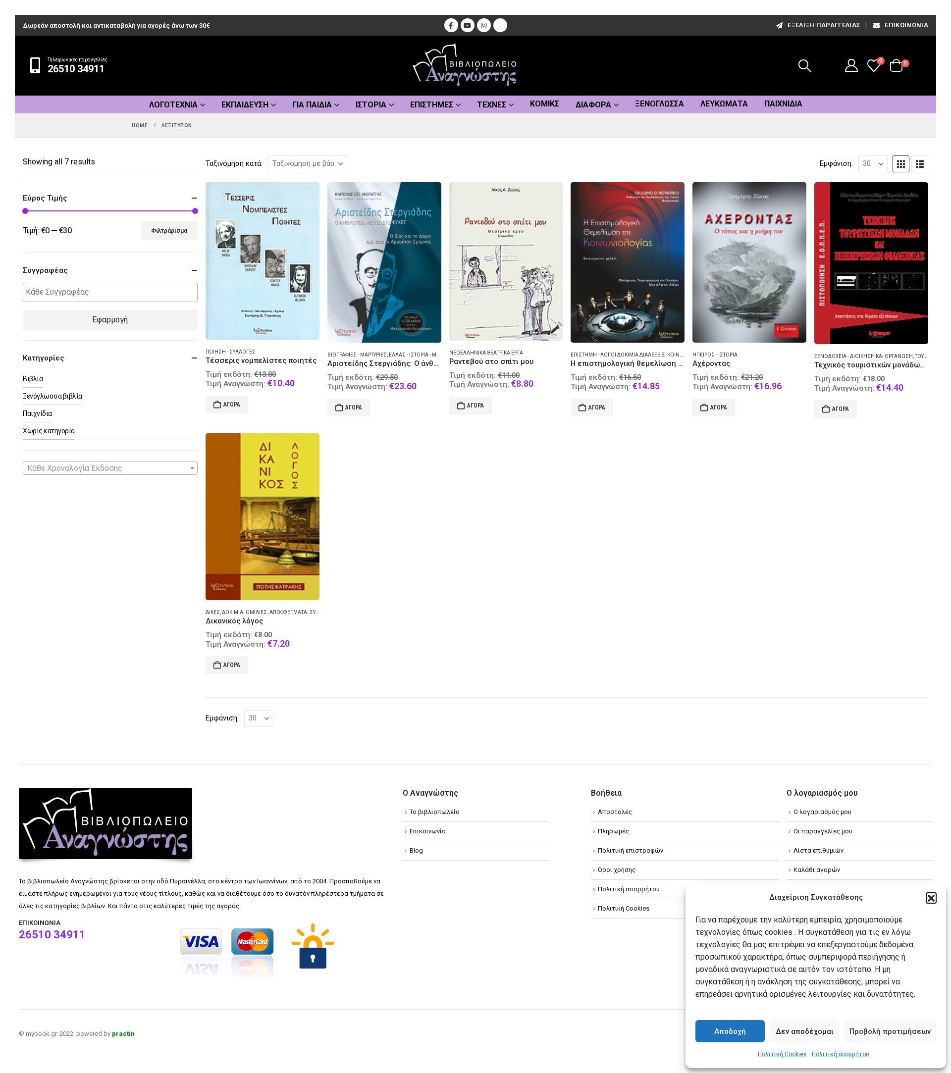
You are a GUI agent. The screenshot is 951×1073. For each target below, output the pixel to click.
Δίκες (213, 612)
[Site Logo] (464, 65)
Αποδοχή (730, 1031)
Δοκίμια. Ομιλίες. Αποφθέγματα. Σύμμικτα (278, 612)
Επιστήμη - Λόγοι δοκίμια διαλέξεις (618, 355)
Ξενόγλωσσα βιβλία (52, 396)
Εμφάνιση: (836, 163)
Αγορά (231, 404)
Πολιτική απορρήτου (840, 1054)
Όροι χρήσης (616, 869)
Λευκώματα (724, 103)
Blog (416, 850)
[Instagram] (484, 25)
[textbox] (113, 292)
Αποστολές (615, 812)
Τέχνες (491, 104)
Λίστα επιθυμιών (818, 850)
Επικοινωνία (906, 25)
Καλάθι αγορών (816, 869)
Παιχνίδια (783, 103)
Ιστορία (371, 104)
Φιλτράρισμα (169, 230)
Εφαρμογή (110, 319)
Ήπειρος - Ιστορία (715, 355)
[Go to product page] (262, 261)
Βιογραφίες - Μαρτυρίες (357, 355)
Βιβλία (33, 379)
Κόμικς (544, 103)
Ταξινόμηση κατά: (234, 163)
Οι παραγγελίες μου (822, 831)
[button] (931, 898)
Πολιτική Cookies (782, 1054)
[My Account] (851, 65)
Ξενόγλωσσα (659, 103)
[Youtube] (468, 25)
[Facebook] (451, 25)
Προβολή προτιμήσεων (890, 1031)
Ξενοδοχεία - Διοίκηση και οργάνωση (863, 356)
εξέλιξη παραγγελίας (824, 25)
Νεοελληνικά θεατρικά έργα (486, 353)
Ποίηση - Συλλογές (231, 352)
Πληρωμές (613, 831)
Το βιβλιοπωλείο (435, 812)
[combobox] (110, 468)
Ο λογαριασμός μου (822, 812)
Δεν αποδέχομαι (805, 1031)
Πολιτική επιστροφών (630, 850)
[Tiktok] (500, 25)
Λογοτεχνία (173, 104)
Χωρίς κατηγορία (49, 431)
